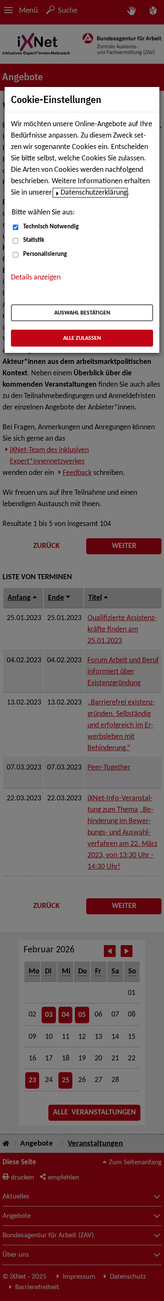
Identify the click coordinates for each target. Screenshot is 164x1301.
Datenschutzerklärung (94, 193)
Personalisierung (45, 254)
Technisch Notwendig (51, 227)
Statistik (33, 240)
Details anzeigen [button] (36, 278)
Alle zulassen (82, 338)
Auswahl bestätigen (82, 313)
